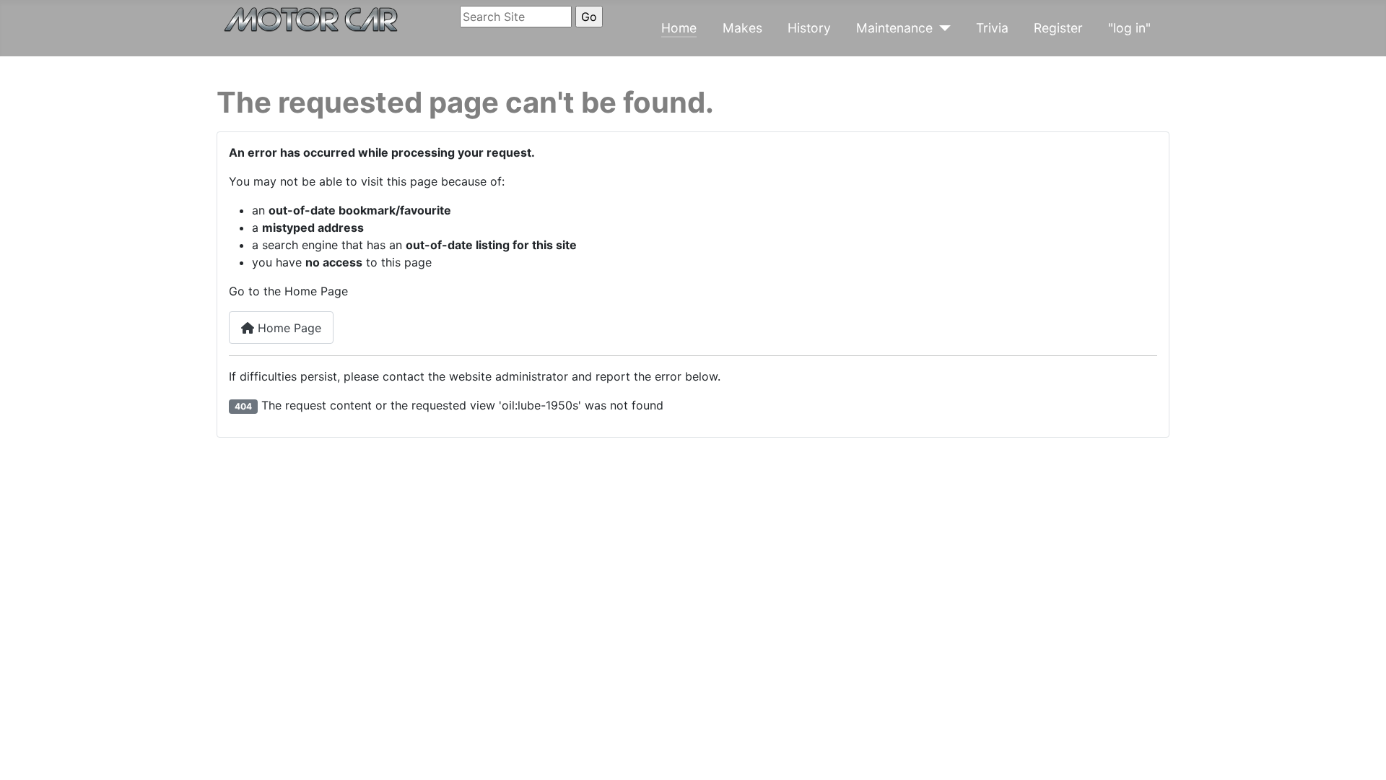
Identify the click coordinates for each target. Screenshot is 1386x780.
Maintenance (894, 27)
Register (1058, 27)
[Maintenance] (942, 28)
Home (679, 27)
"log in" (1129, 27)
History (809, 27)
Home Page (287, 328)
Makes (742, 27)
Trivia (992, 27)
